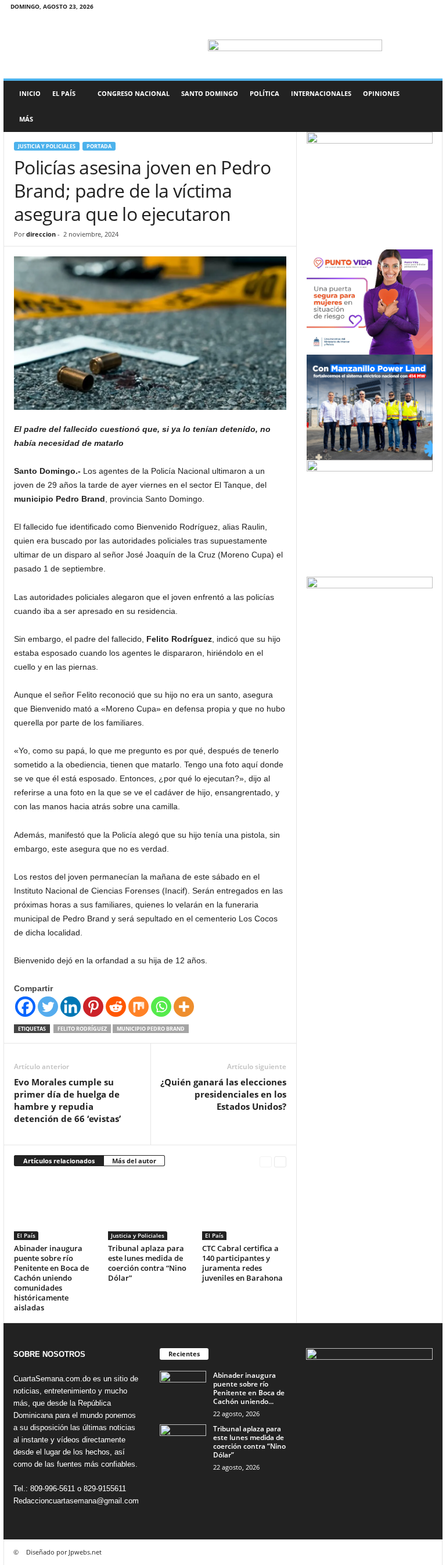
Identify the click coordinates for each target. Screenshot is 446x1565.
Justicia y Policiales (46, 146)
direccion (41, 234)
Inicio (30, 93)
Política (264, 93)
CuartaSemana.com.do (52, 1378)
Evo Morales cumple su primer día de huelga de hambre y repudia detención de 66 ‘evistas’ (67, 1100)
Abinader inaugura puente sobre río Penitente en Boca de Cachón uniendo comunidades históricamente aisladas (51, 1278)
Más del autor (134, 1160)
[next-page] (280, 1161)
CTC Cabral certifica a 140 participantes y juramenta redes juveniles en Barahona (242, 1263)
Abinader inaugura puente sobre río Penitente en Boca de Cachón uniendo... (249, 1388)
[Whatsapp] (161, 1006)
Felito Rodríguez (82, 1028)
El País (63, 93)
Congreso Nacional (134, 93)
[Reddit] (116, 1006)
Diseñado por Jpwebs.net (64, 1552)
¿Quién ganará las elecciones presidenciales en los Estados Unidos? (223, 1094)
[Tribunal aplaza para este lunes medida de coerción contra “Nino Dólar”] (150, 1208)
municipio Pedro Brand (151, 1028)
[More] (184, 1006)
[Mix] (138, 1006)
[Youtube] (427, 8)
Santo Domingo (209, 93)
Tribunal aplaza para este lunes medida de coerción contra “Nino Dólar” (147, 1263)
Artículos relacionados (59, 1160)
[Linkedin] (70, 1006)
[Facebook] (373, 8)
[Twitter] (409, 8)
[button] (425, 106)
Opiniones (381, 93)
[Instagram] (391, 8)
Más (26, 119)
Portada (99, 146)
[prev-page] (266, 1161)
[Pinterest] (93, 1006)
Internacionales (321, 93)
